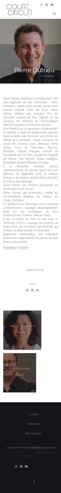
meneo (27, 455)
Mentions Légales (45, 451)
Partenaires (33, 423)
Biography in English (15, 247)
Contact (33, 414)
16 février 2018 (35, 269)
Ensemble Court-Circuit (43, 447)
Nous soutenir (34, 433)
